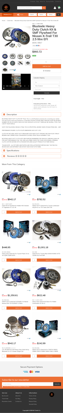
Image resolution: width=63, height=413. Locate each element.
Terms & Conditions (17, 386)
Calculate (46, 93)
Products (32, 1)
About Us (42, 1)
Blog (37, 1)
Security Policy (33, 404)
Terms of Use (32, 396)
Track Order (5, 398)
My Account (5, 396)
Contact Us (58, 1)
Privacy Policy (26, 386)
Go (58, 14)
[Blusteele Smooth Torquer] (59, 242)
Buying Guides (50, 1)
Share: (34, 45)
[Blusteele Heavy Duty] (28, 194)
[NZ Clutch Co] (6, 7)
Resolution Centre (7, 401)
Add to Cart (47, 66)
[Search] (44, 7)
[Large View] (5, 56)
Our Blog (17, 398)
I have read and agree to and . (17, 386)
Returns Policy (33, 401)
